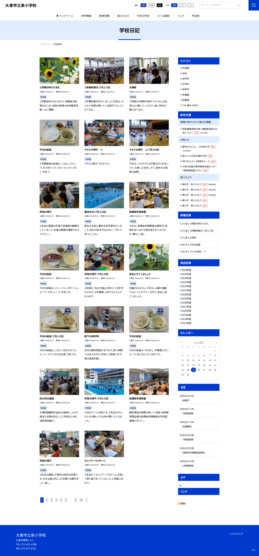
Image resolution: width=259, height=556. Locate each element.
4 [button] (56, 499)
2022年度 (186, 286)
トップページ (66, 16)
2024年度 (186, 278)
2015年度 (186, 315)
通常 (143, 5)
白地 (151, 5)
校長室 (185, 67)
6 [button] (66, 499)
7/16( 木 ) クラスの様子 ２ (193, 251)
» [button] (86, 499)
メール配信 (163, 16)
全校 (184, 73)
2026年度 (186, 270)
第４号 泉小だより (199, 194)
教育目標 (104, 16)
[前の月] (180, 342)
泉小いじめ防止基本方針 (197, 155)
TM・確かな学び (190, 105)
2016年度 (186, 310)
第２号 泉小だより (194, 205)
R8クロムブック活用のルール (198, 161)
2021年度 (186, 290)
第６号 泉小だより (199, 184)
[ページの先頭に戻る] (253, 550)
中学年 (185, 84)
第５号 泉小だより (199, 189)
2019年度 (186, 298)
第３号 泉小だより (194, 200)
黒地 (159, 5)
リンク (180, 16)
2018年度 (186, 302)
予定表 (195, 16)
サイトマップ (237, 534)
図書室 (185, 99)
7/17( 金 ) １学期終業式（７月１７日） (197, 230)
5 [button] (61, 499)
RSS (183, 503)
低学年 (185, 78)
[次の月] (216, 342)
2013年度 (186, 323)
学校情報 (86, 16)
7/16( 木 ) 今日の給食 (190, 244)
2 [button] (46, 499)
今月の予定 (143, 16)
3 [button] (51, 499)
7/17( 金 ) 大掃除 (188, 237)
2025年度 (186, 274)
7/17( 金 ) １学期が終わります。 (194, 223)
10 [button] (81, 499)
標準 (174, 5)
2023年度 (186, 282)
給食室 (185, 94)
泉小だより (123, 16)
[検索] (238, 4)
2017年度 (186, 306)
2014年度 (186, 319)
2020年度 (186, 294)
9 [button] (75, 499)
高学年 (185, 89)
